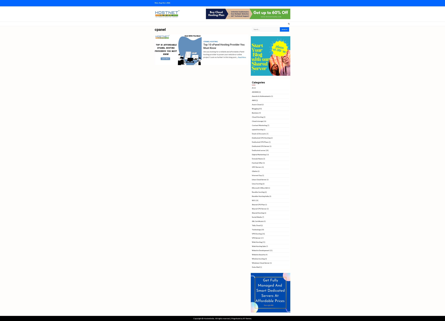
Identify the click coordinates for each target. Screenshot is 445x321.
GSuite (254, 171)
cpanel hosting (210, 41)
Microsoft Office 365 (260, 188)
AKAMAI (255, 92)
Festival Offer (257, 163)
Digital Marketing (259, 155)
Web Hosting (257, 242)
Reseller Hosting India (260, 196)
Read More (242, 57)
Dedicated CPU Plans (260, 142)
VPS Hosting (257, 234)
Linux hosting (257, 184)
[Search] (288, 24)
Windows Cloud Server (261, 263)
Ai (253, 88)
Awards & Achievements (261, 96)
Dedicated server (258, 150)
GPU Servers (257, 167)
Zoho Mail (256, 267)
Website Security (258, 255)
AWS (254, 100)
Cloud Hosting (257, 117)
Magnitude (235, 318)
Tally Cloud (256, 225)
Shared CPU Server (259, 209)
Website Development (260, 250)
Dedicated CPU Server (260, 146)
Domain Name (257, 159)
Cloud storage (257, 121)
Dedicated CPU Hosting (261, 138)
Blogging (255, 109)
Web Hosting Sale (259, 246)
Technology (256, 230)
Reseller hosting (258, 192)
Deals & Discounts (259, 134)
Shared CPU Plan (258, 205)
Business (255, 113)
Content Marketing (259, 125)
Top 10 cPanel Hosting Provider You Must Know (178, 49)
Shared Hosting (258, 213)
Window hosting (258, 259)
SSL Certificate (257, 221)
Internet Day (257, 175)
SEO (253, 200)
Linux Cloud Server (259, 180)
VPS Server (256, 238)
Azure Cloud (256, 104)
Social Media (257, 217)
